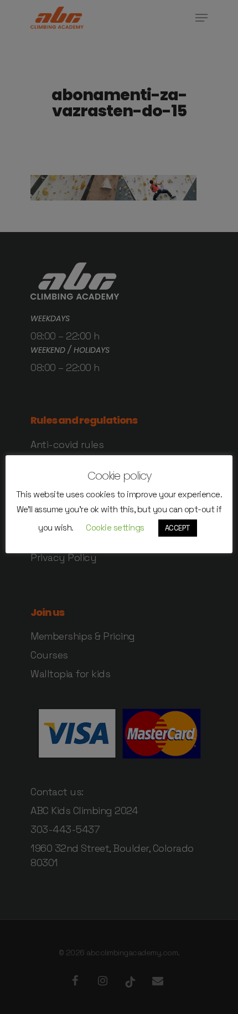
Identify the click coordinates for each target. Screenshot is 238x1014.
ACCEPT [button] (177, 528)
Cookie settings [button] (115, 527)
